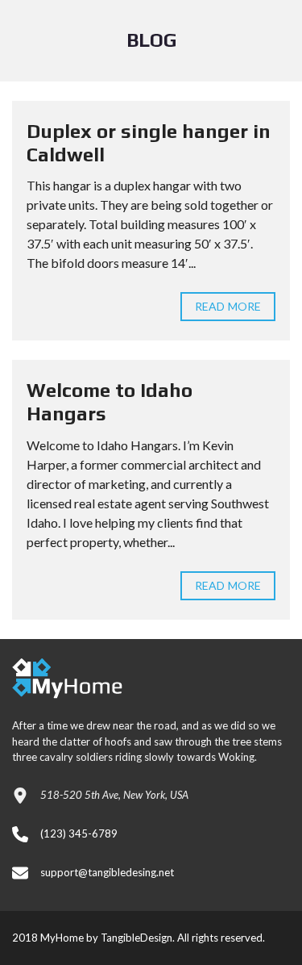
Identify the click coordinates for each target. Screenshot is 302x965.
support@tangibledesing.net (107, 872)
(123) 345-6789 (79, 833)
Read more (228, 306)
